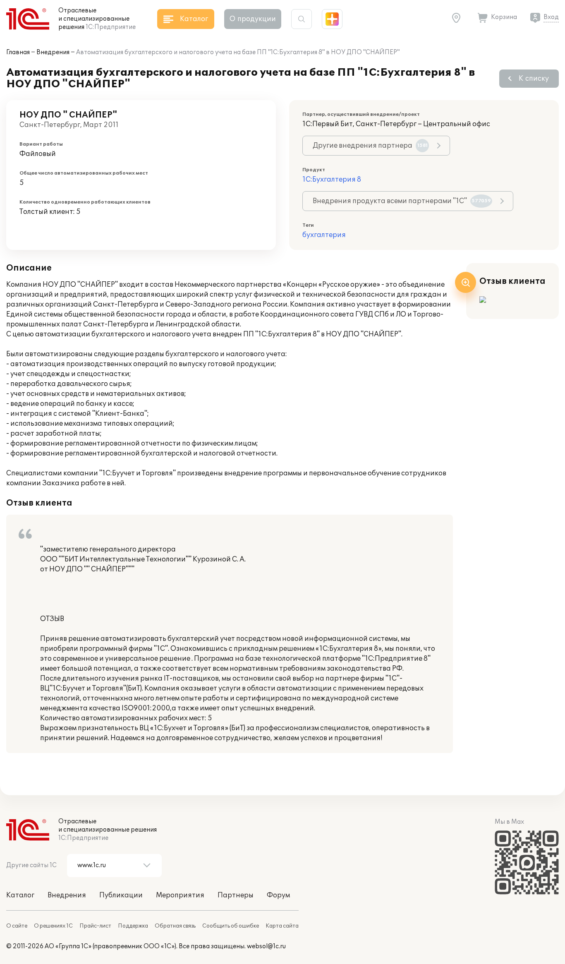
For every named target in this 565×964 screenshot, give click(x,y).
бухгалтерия (324, 235)
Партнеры (236, 895)
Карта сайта (282, 926)
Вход (551, 17)
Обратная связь (175, 926)
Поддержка (133, 926)
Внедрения (52, 52)
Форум (278, 895)
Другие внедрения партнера (370, 145)
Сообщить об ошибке (230, 926)
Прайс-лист (95, 926)
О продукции (253, 19)
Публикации (121, 895)
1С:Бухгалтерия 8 (331, 179)
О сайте (16, 926)
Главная (18, 52)
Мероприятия (180, 895)
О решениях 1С (53, 926)
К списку (534, 78)
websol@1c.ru (266, 946)
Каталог (20, 895)
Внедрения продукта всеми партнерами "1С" (402, 201)
